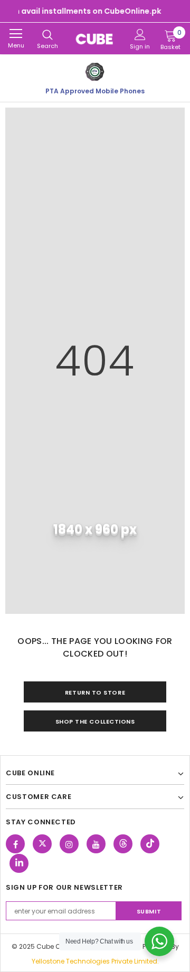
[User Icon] (140, 34)
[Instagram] (69, 843)
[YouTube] (96, 843)
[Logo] (95, 38)
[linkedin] (19, 863)
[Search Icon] (47, 35)
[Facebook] (15, 843)
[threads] (122, 843)
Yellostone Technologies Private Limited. (95, 961)
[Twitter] (42, 843)
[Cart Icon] (170, 35)
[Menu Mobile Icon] (16, 33)
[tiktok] (149, 843)
